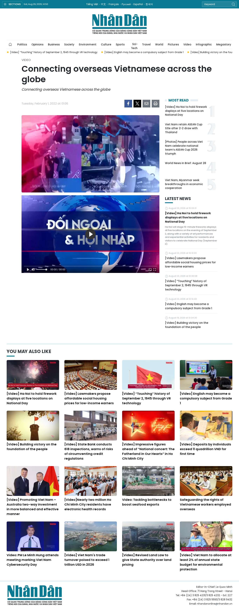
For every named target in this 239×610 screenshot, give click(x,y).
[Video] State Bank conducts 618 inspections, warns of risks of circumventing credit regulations (88, 451)
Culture (106, 44)
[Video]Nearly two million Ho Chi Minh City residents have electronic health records (87, 504)
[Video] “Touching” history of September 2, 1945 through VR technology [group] (53, 52)
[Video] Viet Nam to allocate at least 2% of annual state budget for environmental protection (205, 562)
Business (54, 44)
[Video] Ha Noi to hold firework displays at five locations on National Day (186, 111)
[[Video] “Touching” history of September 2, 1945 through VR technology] (148, 375)
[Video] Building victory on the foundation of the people (186, 325)
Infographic (204, 44)
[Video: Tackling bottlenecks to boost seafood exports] (148, 481)
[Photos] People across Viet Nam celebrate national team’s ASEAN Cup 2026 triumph (184, 147)
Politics (22, 44)
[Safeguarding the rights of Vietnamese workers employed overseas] (206, 481)
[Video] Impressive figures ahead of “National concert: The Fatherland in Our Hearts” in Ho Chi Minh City (148, 451)
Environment (87, 44)
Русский (126, 4)
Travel (146, 44)
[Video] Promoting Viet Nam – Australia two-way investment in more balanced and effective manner (33, 506)
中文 (103, 4)
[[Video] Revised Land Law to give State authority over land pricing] (148, 536)
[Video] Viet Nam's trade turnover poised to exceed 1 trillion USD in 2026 (86, 560)
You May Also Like (29, 351)
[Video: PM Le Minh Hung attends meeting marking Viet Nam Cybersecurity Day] (33, 536)
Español (138, 4)
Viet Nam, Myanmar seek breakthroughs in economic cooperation (184, 184)
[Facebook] (128, 103)
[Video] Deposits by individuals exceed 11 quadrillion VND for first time (205, 449)
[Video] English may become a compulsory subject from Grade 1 (188, 306)
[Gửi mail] (146, 103)
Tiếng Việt (92, 4)
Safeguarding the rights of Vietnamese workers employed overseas (205, 504)
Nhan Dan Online (119, 24)
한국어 (149, 4)
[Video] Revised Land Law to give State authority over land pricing (146, 560)
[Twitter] (137, 103)
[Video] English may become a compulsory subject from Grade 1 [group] (144, 52)
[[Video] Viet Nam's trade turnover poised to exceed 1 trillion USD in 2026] (90, 536)
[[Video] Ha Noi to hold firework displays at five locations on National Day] (33, 375)
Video (187, 44)
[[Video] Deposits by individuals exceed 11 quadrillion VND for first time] (206, 425)
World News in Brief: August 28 (185, 163)
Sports (120, 44)
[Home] (10, 44)
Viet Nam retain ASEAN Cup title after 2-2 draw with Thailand (183, 128)
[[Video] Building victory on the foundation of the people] (33, 425)
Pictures (173, 44)
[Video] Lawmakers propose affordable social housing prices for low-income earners (190, 262)
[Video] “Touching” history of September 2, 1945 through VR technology (186, 285)
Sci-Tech (134, 45)
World (159, 44)
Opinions (37, 44)
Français (114, 4)
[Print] (155, 103)
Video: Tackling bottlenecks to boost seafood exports (146, 502)
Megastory (223, 44)
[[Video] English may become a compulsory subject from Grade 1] (206, 375)
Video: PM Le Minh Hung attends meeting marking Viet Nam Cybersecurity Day (33, 560)
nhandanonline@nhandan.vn (214, 603)
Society (69, 44)
